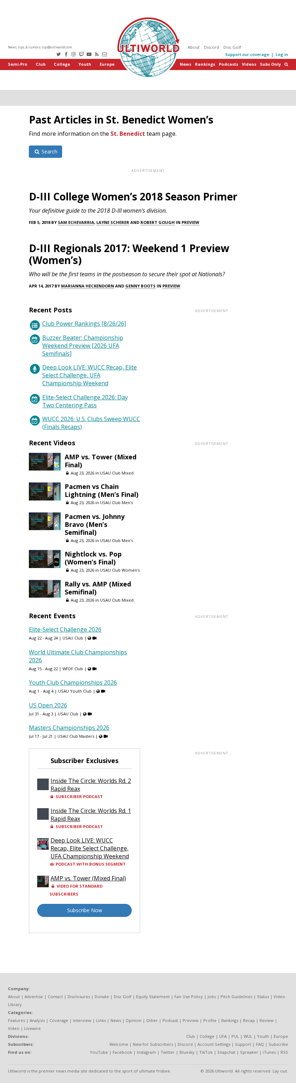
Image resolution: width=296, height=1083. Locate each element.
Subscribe (278, 1044)
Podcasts (228, 64)
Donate (102, 996)
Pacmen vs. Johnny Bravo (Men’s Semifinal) (95, 524)
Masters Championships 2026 (69, 728)
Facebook (122, 1052)
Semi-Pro (17, 64)
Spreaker (249, 1052)
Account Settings (213, 1044)
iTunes (269, 1052)
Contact (55, 996)
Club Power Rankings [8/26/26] (84, 324)
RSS (284, 1052)
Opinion (134, 1020)
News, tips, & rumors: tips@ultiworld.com (40, 47)
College (62, 64)
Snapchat (226, 1052)
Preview (190, 222)
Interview (82, 1020)
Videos (249, 64)
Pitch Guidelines (236, 996)
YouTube (99, 1052)
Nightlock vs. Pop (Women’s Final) (93, 558)
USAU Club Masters (75, 736)
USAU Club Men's (116, 502)
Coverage (58, 1020)
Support (243, 1044)
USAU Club (72, 638)
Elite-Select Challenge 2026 (65, 629)
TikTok (206, 1052)
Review (267, 1020)
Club (40, 64)
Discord (211, 47)
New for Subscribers (153, 1044)
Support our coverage (247, 54)
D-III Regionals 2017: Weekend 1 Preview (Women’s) (129, 254)
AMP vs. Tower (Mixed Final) (100, 460)
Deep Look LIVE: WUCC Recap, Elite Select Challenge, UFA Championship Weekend (89, 375)
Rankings (205, 64)
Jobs (212, 996)
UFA (223, 1036)
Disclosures (79, 996)
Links (101, 1020)
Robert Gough (157, 222)
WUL (248, 1036)
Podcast (170, 1020)
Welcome (118, 1044)
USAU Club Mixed (117, 473)
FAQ (260, 1044)
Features (16, 1020)
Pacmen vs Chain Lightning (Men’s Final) (101, 490)
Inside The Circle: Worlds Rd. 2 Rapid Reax (91, 785)
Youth (84, 64)
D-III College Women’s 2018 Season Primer (133, 196)
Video (13, 1028)
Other (152, 1020)
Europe (107, 64)
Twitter (168, 1052)
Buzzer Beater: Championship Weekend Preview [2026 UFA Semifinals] (82, 346)
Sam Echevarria (76, 222)
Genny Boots (140, 286)
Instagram (146, 1052)
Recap (249, 1020)
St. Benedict (127, 134)
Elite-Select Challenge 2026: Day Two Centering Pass (85, 401)
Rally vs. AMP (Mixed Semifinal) (98, 588)
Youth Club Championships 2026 (73, 682)
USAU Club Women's (120, 570)
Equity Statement (153, 996)
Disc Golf (232, 47)
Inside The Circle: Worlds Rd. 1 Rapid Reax (91, 815)
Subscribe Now (84, 910)
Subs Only (270, 64)
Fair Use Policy (188, 996)
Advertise (34, 996)
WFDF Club (72, 668)
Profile (210, 1020)
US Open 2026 (48, 705)
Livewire (32, 1028)
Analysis (37, 1020)
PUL (235, 1036)
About (194, 47)
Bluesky (187, 1052)
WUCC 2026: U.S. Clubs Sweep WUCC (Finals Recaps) (91, 423)
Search (48, 151)
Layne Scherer (112, 222)
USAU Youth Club (75, 691)
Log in (282, 54)
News (185, 64)
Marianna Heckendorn (87, 286)
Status (263, 996)
